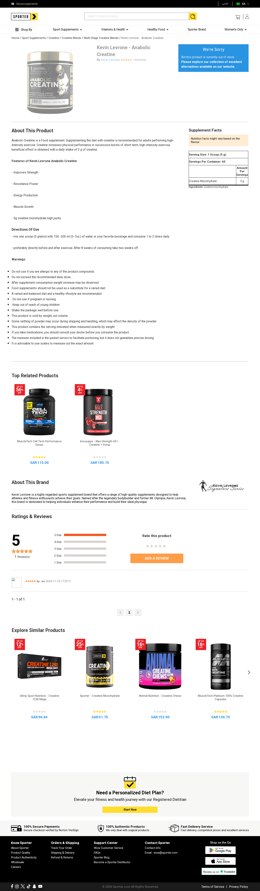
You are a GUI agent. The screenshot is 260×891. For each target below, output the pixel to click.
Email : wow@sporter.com (161, 852)
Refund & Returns (62, 857)
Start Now (130, 809)
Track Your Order (61, 848)
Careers (16, 867)
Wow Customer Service (108, 848)
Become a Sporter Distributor (112, 862)
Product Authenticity (24, 857)
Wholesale (17, 862)
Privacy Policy (238, 887)
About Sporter (20, 848)
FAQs (97, 852)
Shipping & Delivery (62, 852)
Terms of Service (212, 887)
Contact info (153, 848)
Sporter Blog (101, 857)
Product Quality (20, 852)
